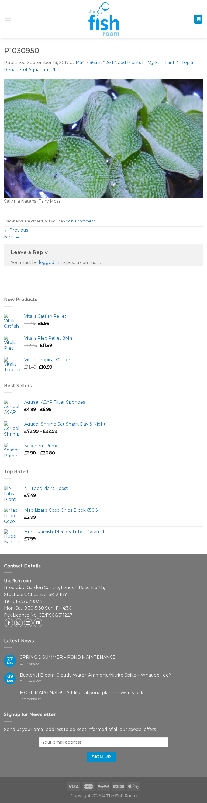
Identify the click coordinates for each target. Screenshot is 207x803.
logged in (49, 262)
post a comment (80, 221)
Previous (16, 230)
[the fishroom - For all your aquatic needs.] (103, 19)
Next (12, 236)
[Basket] (198, 19)
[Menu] (7, 19)
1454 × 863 (86, 62)
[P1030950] (103, 138)
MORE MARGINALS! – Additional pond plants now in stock (81, 692)
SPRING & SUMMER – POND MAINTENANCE (68, 657)
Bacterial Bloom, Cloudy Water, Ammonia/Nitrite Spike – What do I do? (95, 675)
